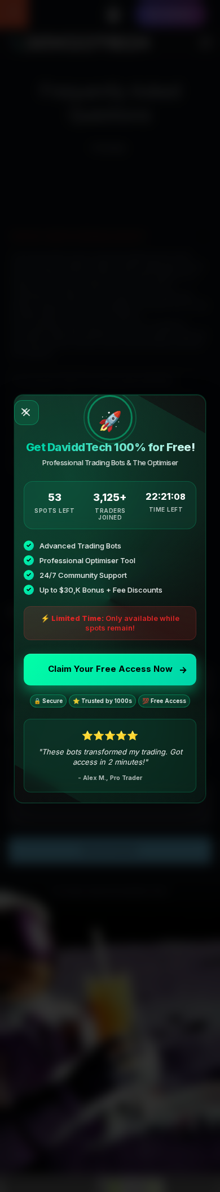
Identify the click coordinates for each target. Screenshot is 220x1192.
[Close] (26, 412)
